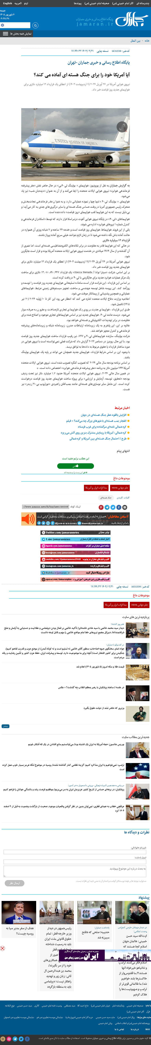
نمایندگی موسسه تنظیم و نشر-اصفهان (19, 1017)
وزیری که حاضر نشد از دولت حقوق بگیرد (104, 708)
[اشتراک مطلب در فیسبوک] (119, 507)
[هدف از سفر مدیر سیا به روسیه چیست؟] (19, 912)
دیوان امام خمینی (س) (100, 1006)
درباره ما (135, 1029)
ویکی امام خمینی (105, 1023)
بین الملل (135, 40)
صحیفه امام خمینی (135, 1006)
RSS (147, 1029)
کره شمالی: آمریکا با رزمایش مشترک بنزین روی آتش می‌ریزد (94, 432)
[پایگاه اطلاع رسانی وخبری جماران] (111, 19)
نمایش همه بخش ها (20, 33)
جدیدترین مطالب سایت (135, 737)
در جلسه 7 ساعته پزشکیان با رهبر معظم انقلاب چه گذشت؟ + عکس (91, 687)
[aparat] (9, 1039)
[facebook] (27, 1039)
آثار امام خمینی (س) (122, 3)
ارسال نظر (14, 883)
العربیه (18, 3)
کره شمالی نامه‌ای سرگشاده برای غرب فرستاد (102, 426)
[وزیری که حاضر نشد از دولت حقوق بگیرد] (137, 714)
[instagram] (3, 1039)
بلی (74, 466)
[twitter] (21, 1039)
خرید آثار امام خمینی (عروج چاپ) (79, 1017)
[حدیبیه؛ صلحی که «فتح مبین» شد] (94, 912)
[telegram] (15, 1039)
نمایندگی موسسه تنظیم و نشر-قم (50, 1017)
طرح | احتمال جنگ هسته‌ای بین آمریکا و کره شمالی (98, 438)
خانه (147, 40)
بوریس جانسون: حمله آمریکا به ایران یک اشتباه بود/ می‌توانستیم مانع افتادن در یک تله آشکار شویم (76, 744)
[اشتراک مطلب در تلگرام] (107, 507)
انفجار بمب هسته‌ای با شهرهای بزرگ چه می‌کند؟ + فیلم (96, 421)
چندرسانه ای (142, 3)
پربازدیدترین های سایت (135, 617)
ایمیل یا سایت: (140, 858)
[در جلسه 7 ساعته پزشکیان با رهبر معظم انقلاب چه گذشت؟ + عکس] (137, 693)
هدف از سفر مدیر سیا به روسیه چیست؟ (20, 931)
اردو (26, 3)
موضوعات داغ (121, 478)
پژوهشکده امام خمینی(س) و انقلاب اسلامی (132, 1023)
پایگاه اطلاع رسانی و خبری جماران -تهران (99, 62)
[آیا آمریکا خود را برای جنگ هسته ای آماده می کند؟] (75, 144)
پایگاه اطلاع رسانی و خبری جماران (107, 1038)
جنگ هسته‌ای (105, 498)
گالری (36, 1006)
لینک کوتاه (75, 507)
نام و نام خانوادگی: (138, 848)
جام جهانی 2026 (120, 488)
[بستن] (2, 948)
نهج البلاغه (10, 1006)
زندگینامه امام (118, 1006)
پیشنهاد (143, 898)
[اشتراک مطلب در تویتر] (113, 507)
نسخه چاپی (103, 51)
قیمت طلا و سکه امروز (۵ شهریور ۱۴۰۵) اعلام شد (100, 667)
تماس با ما (119, 1029)
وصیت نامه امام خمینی (52, 1006)
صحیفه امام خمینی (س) (97, 3)
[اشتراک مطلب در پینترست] (101, 507)
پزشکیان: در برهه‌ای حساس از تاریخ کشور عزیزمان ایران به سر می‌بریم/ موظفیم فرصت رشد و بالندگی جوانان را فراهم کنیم (63, 789)
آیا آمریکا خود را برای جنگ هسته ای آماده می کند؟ (82, 75)
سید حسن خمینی (24, 1006)
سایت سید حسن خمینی (105, 1017)
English (7, 3)
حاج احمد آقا (83, 1006)
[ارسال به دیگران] (124, 507)
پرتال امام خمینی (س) (126, 1017)
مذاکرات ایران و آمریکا (96, 488)
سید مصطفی (69, 1006)
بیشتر (5, 726)
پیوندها (77, 3)
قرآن (148, 1012)
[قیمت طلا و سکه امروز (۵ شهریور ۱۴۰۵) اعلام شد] (137, 672)
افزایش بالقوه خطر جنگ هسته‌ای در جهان (104, 415)
